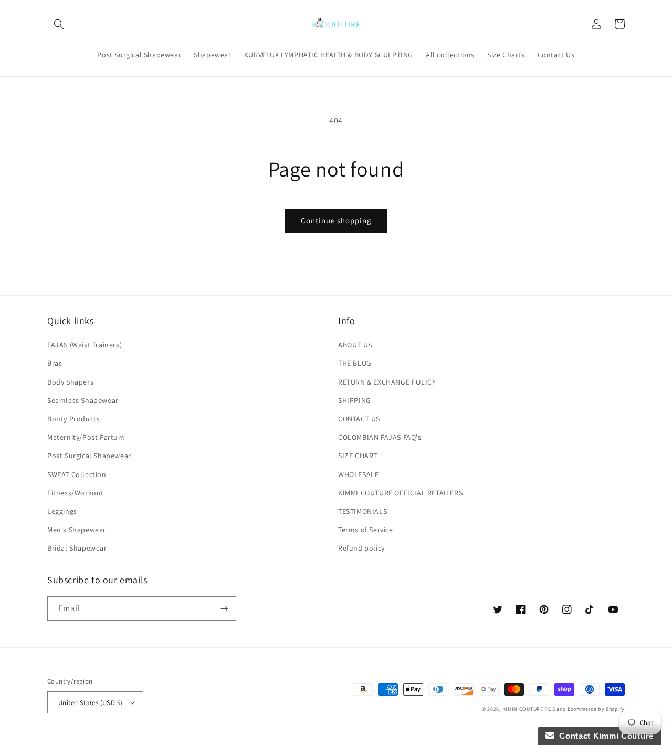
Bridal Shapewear (77, 548)
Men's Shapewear (76, 529)
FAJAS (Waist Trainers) (84, 344)
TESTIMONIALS (362, 511)
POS (549, 709)
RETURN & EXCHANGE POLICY (387, 382)
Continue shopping (336, 220)
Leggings (62, 511)
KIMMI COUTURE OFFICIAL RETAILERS (400, 493)
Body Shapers (70, 382)
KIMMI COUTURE (522, 709)
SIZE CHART (357, 455)
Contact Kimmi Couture (604, 735)
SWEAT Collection (77, 474)
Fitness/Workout (75, 493)
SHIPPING (354, 400)
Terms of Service (365, 529)
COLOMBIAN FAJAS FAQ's (380, 437)
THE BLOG (355, 363)
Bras (54, 363)
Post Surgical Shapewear (89, 455)
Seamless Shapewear (83, 400)
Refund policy (361, 548)
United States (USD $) (90, 702)
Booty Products (73, 418)
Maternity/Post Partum (86, 437)
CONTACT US (359, 418)
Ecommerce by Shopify (596, 709)
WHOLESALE (358, 474)
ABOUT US (355, 344)
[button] (58, 24)
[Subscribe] (224, 608)
